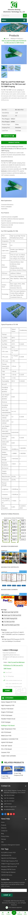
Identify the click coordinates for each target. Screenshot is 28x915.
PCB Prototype (5, 722)
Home (7, 38)
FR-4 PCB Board (6, 749)
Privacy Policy (5, 836)
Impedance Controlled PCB (9, 739)
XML (2, 842)
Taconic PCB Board (7, 709)
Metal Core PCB (6, 735)
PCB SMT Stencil (6, 746)
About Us (3, 828)
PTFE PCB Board (6, 715)
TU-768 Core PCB (9, 621)
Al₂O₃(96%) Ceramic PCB (8, 852)
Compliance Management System (10, 844)
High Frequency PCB (7, 705)
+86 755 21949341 (9, 798)
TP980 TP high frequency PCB (10, 863)
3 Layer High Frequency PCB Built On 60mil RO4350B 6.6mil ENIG (5, 777)
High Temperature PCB (8, 729)
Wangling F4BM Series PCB (9, 866)
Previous (0, 771)
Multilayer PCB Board (17, 38)
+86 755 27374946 (9, 795)
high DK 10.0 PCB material (8, 858)
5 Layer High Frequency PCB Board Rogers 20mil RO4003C (19, 774)
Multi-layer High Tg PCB (11, 612)
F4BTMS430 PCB (6, 855)
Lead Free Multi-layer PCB (11, 625)
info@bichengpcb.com (10, 806)
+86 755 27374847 (9, 801)
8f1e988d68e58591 (9, 809)
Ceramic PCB (5, 752)
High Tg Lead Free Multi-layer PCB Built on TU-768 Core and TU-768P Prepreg (14, 665)
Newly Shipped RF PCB (8, 702)
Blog (2, 833)
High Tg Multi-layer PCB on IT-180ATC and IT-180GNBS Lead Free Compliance (13, 633)
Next (25, 771)
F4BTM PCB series (6, 875)
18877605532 (8, 804)
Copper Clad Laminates (8, 756)
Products (3, 825)
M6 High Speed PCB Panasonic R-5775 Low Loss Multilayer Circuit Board (13, 640)
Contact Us (8, 136)
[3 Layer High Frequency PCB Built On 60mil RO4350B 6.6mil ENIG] (6, 770)
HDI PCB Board (6, 732)
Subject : (14, 665)
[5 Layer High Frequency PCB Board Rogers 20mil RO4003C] (19, 769)
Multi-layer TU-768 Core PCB (12, 615)
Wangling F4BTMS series (8, 869)
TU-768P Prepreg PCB (10, 618)
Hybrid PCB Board (7, 742)
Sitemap (3, 839)
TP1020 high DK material (8, 872)
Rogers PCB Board (7, 712)
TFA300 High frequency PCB (9, 861)
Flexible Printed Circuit (8, 719)
